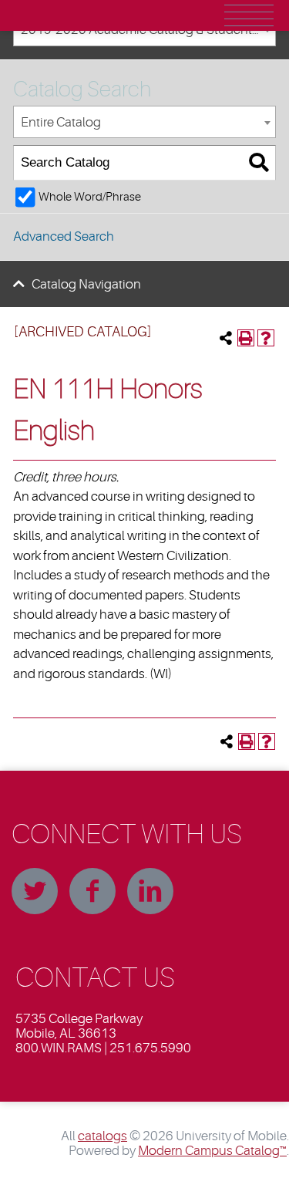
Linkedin (150, 891)
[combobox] (144, 122)
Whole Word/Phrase (90, 197)
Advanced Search (63, 236)
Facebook (92, 891)
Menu (249, 15)
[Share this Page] (225, 337)
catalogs (102, 1136)
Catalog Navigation (86, 284)
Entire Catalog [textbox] (61, 122)
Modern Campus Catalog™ (212, 1150)
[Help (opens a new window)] (265, 337)
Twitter (35, 891)
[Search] (258, 163)
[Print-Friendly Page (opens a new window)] (245, 337)
